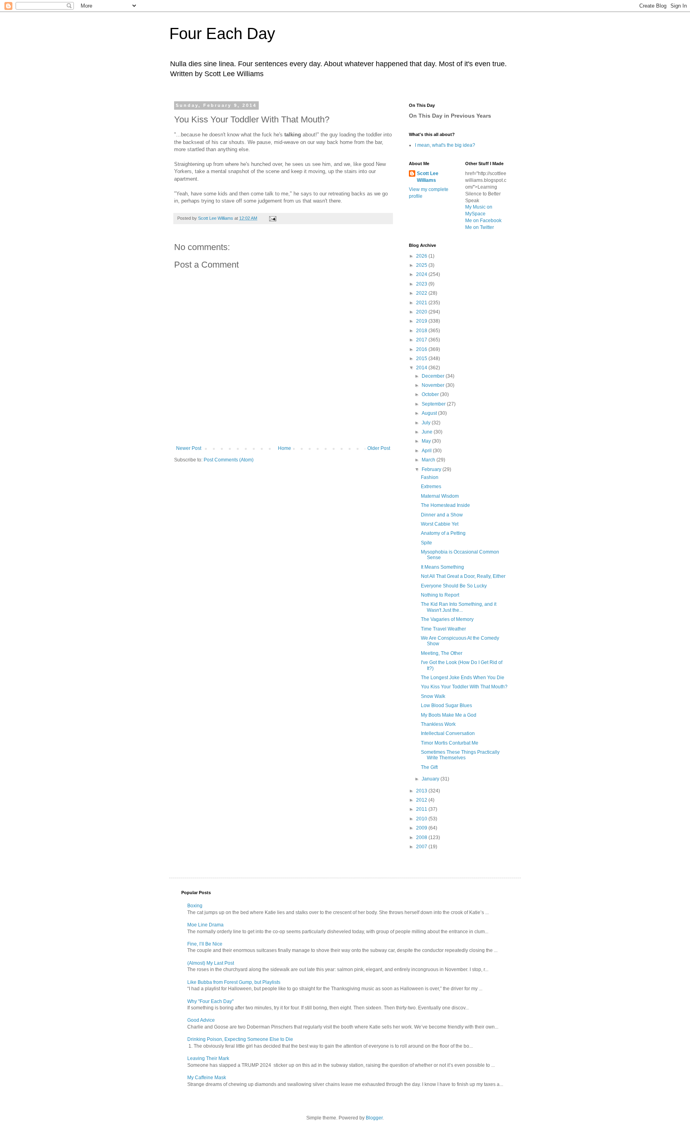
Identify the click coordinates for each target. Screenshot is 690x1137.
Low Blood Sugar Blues (446, 705)
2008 (422, 837)
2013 (422, 791)
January (431, 779)
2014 (422, 367)
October (431, 394)
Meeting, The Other (441, 653)
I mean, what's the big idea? (445, 145)
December (434, 376)
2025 (422, 265)
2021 (422, 302)
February (432, 469)
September (434, 404)
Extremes (431, 486)
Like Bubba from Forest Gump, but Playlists (233, 982)
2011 (422, 809)
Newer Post (188, 448)
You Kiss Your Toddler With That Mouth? (464, 687)
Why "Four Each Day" (210, 1001)
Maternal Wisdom (440, 496)
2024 (422, 274)
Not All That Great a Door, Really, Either (463, 576)
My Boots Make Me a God (448, 715)
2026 (422, 256)
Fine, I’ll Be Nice (204, 944)
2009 (422, 828)
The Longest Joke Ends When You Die (462, 677)
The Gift (429, 767)
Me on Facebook (483, 220)
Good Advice (201, 1020)
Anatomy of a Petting (443, 533)
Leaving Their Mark (208, 1058)
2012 (422, 800)
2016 (422, 349)
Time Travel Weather (443, 629)
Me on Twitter (479, 227)
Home (284, 448)
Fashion (429, 477)
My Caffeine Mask (206, 1077)
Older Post (378, 448)
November (434, 385)
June (428, 432)
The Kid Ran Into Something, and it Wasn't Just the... (458, 607)
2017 (422, 340)
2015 (422, 358)
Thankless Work (438, 724)
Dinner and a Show (442, 515)
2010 (422, 819)
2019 (422, 321)
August (430, 413)
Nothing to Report (440, 595)
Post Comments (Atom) (229, 460)
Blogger (374, 1118)
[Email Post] (272, 218)
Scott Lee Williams (427, 177)
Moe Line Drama (205, 925)
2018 (422, 330)
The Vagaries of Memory (447, 619)
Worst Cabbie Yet (439, 524)
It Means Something (442, 567)
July (427, 423)
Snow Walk (433, 696)
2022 (422, 293)
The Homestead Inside (445, 505)
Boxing (194, 905)
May (427, 441)
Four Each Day (222, 33)
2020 (422, 312)
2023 (422, 284)
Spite (426, 543)
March (429, 460)
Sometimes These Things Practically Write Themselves (460, 755)
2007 (422, 846)
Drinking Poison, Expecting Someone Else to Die (240, 1039)
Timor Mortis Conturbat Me (449, 743)
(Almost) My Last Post (210, 963)
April (427, 450)
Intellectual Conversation (448, 733)
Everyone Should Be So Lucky (454, 586)
